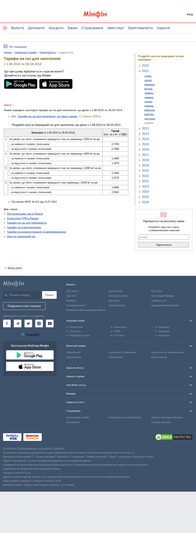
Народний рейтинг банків (165, 305)
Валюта (17, 28)
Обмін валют (73, 352)
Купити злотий (159, 357)
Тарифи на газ (159, 300)
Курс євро (156, 291)
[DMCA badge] (174, 437)
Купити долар (73, 357)
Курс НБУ (71, 296)
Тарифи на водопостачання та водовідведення (36, 231)
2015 (145, 144)
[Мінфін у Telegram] (17, 323)
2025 (145, 197)
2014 (145, 139)
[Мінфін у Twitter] (28, 323)
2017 (145, 155)
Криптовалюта (140, 28)
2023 (145, 186)
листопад (149, 118)
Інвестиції (115, 28)
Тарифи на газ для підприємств (27, 222)
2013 (145, 134)
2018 (145, 160)
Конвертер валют (75, 305)
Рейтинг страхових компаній (166, 417)
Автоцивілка (73, 422)
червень (149, 97)
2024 (145, 191)
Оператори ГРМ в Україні (23, 218)
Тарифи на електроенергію (24, 227)
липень (148, 101)
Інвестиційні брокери (162, 296)
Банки (72, 28)
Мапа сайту (15, 267)
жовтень (149, 114)
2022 (145, 181)
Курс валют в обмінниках (122, 352)
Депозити (36, 28)
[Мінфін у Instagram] (39, 323)
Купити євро (115, 357)
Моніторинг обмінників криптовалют (86, 310)
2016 (145, 149)
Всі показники (18, 46)
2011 (145, 71)
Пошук (49, 294)
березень (149, 84)
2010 (145, 65)
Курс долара (115, 291)
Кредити (56, 28)
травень (149, 93)
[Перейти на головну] (98, 14)
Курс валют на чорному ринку (167, 352)
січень (148, 76)
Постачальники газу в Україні (25, 213)
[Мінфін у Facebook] (7, 323)
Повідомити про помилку (24, 306)
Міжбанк (71, 300)
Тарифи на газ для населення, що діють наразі (47, 116)
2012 (145, 128)
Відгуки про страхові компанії (125, 417)
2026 (145, 202)
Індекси (163, 28)
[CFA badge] (52, 438)
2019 (145, 165)
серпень (149, 105)
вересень (149, 110)
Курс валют (72, 291)
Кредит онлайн (117, 305)
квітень (148, 88)
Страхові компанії (161, 422)
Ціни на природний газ (21, 236)
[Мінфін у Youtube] (50, 323)
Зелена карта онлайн (78, 417)
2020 (145, 170)
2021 (145, 176)
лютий (148, 80)
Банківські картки (118, 296)
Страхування (92, 28)
